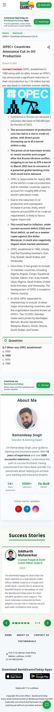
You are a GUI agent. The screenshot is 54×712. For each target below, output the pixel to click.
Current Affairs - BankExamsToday (32, 695)
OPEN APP (45, 5)
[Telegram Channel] (27, 509)
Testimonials (27, 641)
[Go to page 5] (25, 623)
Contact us (41, 635)
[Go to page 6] (28, 623)
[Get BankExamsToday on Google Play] (40, 676)
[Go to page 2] (16, 623)
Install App (44, 21)
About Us (23, 635)
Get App (45, 385)
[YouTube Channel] (18, 509)
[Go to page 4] (22, 623)
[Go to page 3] (19, 623)
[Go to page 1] (6, 623)
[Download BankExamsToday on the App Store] (14, 676)
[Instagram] (35, 509)
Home (5, 32)
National (18, 32)
